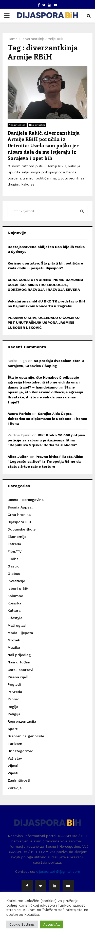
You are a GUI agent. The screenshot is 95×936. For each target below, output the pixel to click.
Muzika (14, 647)
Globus (14, 574)
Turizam (15, 744)
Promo (14, 699)
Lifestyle (15, 618)
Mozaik (14, 640)
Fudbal (14, 559)
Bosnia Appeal (20, 507)
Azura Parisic (19, 414)
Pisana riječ (18, 677)
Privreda (15, 692)
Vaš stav (15, 758)
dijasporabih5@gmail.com (58, 871)
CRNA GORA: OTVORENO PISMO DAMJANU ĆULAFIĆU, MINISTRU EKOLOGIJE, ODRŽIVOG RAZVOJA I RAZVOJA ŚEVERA (45, 285)
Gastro (14, 566)
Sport (12, 729)
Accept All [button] (51, 924)
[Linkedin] (54, 885)
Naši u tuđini (37, 125)
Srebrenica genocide (26, 736)
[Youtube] (68, 885)
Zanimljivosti (19, 780)
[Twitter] (40, 885)
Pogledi (14, 684)
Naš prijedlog (17, 125)
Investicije (16, 581)
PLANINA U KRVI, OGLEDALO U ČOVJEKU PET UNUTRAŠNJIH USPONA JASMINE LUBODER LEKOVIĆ (44, 323)
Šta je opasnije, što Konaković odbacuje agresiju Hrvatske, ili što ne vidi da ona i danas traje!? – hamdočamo (44, 382)
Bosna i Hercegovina (26, 500)
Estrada (14, 544)
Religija (14, 714)
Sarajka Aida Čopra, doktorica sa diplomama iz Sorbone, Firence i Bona (47, 418)
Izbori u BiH (18, 588)
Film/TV (15, 552)
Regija (13, 707)
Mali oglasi (17, 625)
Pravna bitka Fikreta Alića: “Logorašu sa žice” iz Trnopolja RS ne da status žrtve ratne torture (45, 462)
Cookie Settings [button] (22, 924)
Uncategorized (20, 751)
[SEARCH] (82, 211)
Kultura (14, 610)
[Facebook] (27, 885)
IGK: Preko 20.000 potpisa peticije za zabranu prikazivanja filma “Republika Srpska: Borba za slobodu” (46, 440)
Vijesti (13, 766)
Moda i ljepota (20, 633)
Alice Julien (18, 457)
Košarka (14, 603)
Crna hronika (19, 515)
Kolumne (15, 596)
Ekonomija (17, 537)
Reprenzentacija (22, 721)
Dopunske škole (21, 529)
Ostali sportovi (20, 670)
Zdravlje (15, 788)
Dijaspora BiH (19, 522)
